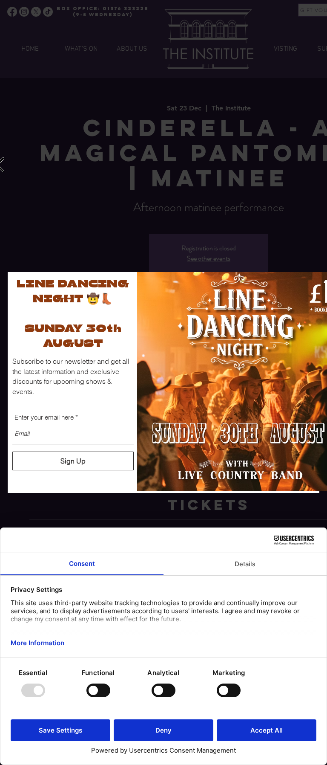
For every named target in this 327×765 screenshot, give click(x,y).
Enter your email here (44, 417)
